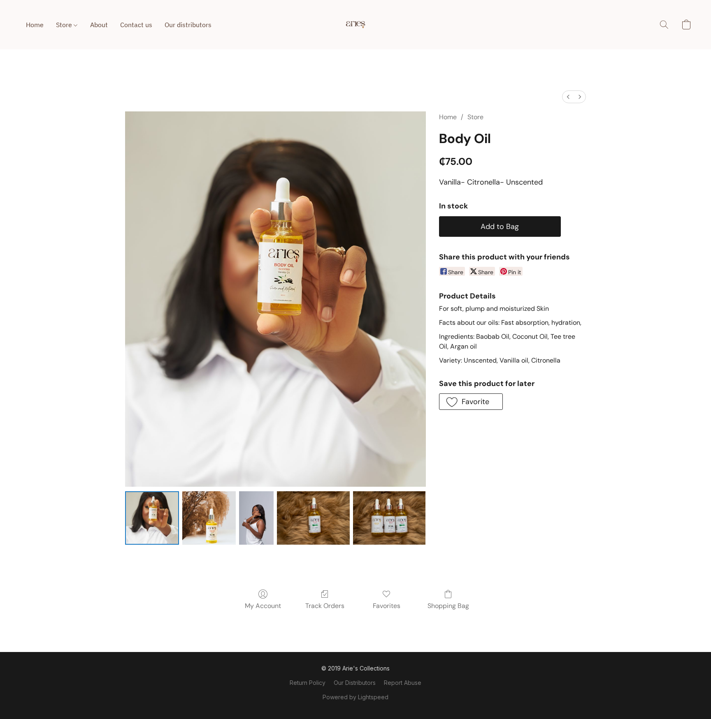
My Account (263, 605)
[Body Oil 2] (256, 518)
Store (65, 25)
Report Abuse (402, 682)
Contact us (136, 25)
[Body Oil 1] (209, 518)
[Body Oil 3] (313, 518)
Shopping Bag (448, 605)
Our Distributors (355, 682)
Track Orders (324, 605)
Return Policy (307, 682)
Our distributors (188, 25)
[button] (355, 24)
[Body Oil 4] (389, 518)
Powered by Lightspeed (355, 697)
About (99, 25)
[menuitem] (568, 97)
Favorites (386, 605)
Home (35, 25)
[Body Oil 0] (152, 518)
